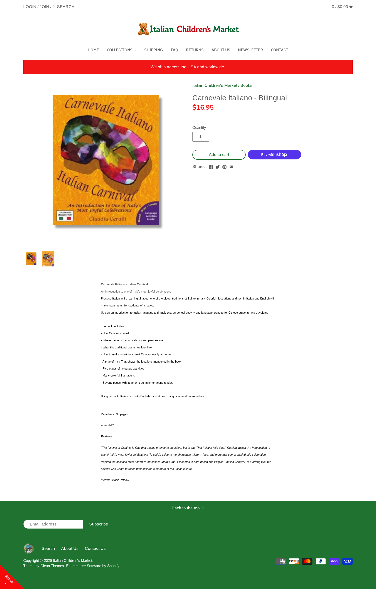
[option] (31, 258)
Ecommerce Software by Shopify (92, 566)
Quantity (199, 127)
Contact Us (95, 548)
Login (29, 6)
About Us (70, 548)
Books (246, 85)
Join (44, 6)
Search (48, 548)
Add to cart (219, 154)
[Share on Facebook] (211, 166)
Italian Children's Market (214, 85)
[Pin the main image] (224, 166)
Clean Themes (52, 566)
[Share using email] (231, 166)
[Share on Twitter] (218, 166)
